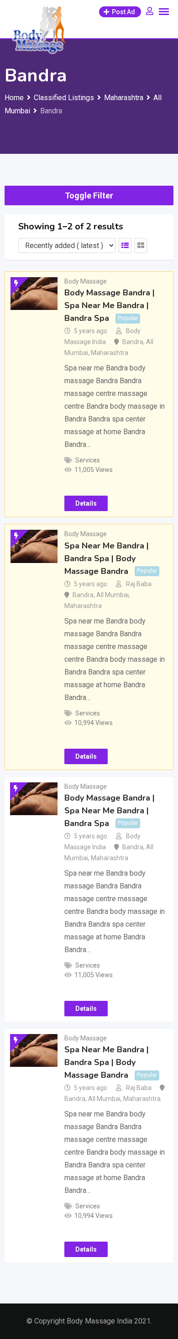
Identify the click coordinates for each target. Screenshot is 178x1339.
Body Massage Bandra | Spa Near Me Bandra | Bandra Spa (109, 305)
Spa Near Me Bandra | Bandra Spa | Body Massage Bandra (106, 558)
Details (86, 503)
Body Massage (85, 281)
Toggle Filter (89, 195)
